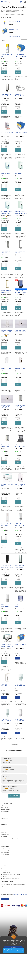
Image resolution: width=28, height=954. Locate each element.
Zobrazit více (14, 795)
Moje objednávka (4, 818)
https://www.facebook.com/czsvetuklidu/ (12, 874)
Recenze (3, 815)
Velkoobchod (3, 829)
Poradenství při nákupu (6, 830)
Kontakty (3, 805)
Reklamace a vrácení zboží (6, 809)
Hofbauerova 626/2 (5, 850)
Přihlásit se (5, 899)
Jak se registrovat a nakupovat (7, 827)
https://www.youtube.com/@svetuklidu (11, 878)
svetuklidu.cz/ (6, 876)
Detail (17, 658)
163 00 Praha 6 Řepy (5, 852)
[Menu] (24, 1)
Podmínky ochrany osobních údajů (8, 813)
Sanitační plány (4, 836)
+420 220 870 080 (6, 870)
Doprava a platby (4, 807)
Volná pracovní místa (5, 817)
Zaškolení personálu (5, 834)
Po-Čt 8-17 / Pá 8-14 (5, 854)
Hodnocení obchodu (14, 751)
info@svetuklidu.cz (7, 868)
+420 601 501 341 (6, 872)
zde (15, 944)
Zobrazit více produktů (13, 36)
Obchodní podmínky (5, 811)
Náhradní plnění (4, 832)
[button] (6, 68)
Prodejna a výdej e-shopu (6, 849)
